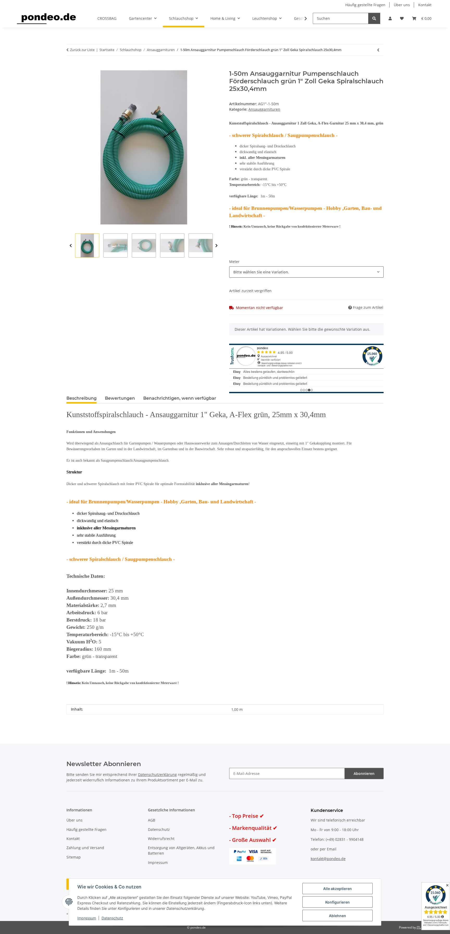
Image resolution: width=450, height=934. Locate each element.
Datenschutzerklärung (157, 774)
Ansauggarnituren (264, 109)
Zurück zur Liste (82, 49)
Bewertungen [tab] (120, 398)
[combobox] (306, 272)
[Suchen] (374, 18)
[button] (390, 18)
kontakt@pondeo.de (328, 858)
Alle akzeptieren (337, 888)
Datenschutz (112, 918)
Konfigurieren (337, 902)
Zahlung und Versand (85, 847)
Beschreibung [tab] (81, 398)
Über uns (402, 4)
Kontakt (425, 4)
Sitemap (73, 857)
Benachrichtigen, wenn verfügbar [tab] (179, 398)
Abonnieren (364, 773)
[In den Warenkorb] (70, 67)
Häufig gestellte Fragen (365, 4)
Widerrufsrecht (161, 838)
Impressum (86, 918)
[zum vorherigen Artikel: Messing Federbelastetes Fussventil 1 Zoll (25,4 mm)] (378, 49)
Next (216, 245)
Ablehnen (337, 915)
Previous (70, 245)
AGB (151, 820)
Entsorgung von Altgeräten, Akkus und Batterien (181, 850)
